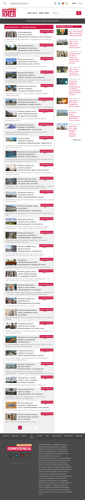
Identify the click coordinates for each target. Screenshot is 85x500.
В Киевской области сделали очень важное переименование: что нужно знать (31, 326)
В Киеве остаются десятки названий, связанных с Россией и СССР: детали (28, 154)
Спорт (39, 436)
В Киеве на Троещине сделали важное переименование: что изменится (30, 366)
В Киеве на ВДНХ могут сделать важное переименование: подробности (30, 249)
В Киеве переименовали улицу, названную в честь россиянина (28, 312)
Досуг (24, 436)
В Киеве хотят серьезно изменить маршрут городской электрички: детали (30, 88)
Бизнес (15, 436)
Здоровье (68, 436)
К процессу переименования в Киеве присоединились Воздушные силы (31, 262)
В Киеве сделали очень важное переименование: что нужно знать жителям (28, 113)
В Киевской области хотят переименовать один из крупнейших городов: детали (29, 102)
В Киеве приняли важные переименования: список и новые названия (28, 417)
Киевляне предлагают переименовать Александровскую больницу (29, 301)
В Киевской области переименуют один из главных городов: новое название (31, 75)
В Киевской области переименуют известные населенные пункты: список (29, 48)
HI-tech (32, 437)
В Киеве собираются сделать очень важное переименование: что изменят (29, 287)
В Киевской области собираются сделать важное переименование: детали (31, 353)
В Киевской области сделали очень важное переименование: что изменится (30, 221)
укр (80, 3)
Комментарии (17, 463)
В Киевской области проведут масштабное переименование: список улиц (30, 127)
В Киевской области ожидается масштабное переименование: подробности (30, 235)
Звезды (78, 436)
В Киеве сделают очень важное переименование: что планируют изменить (28, 274)
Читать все (77, 140)
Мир (47, 436)
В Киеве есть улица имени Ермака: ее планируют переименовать (28, 339)
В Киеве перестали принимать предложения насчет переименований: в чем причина (33, 405)
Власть (6, 436)
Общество (56, 436)
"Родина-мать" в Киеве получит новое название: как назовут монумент (28, 380)
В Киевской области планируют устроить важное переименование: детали (31, 195)
